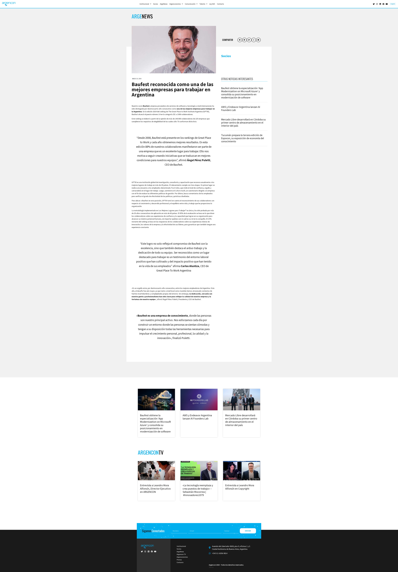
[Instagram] (377, 4)
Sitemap (211, 567)
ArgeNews (163, 4)
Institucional (144, 4)
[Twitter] (374, 4)
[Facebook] (383, 4)
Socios (155, 4)
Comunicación (190, 4)
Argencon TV (181, 554)
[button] (239, 40)
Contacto (220, 4)
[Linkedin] (380, 4)
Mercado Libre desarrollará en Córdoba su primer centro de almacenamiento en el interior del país (243, 122)
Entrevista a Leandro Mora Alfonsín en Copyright (239, 487)
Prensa (179, 560)
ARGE (142, 16)
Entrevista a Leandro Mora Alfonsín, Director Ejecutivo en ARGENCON (155, 488)
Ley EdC (212, 4)
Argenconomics (175, 4)
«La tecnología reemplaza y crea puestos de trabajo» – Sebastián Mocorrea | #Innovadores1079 (198, 490)
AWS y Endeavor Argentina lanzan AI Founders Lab (240, 108)
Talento (202, 4)
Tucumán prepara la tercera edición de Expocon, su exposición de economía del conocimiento (242, 138)
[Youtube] (387, 4)
